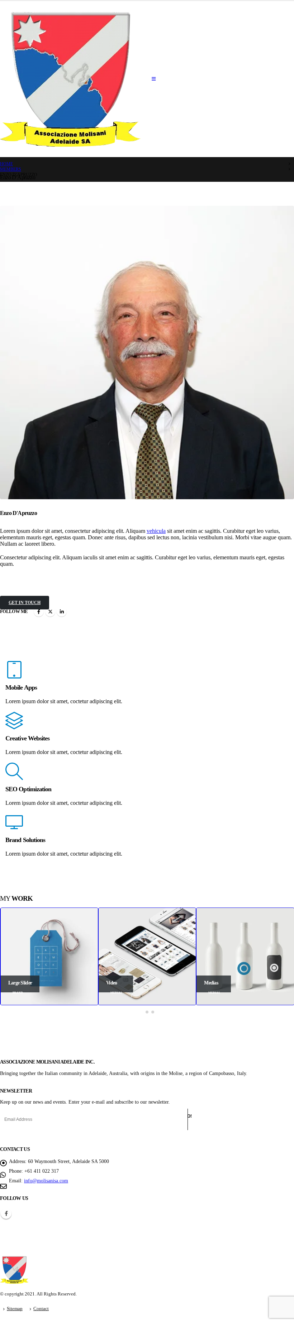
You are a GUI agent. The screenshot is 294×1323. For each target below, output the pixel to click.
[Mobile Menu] (153, 79)
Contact (41, 1308)
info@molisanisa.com (46, 1180)
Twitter (50, 612)
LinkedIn (62, 612)
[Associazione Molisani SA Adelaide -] (70, 79)
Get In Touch (25, 602)
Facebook (39, 612)
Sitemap (15, 1308)
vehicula (156, 531)
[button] (141, 1012)
